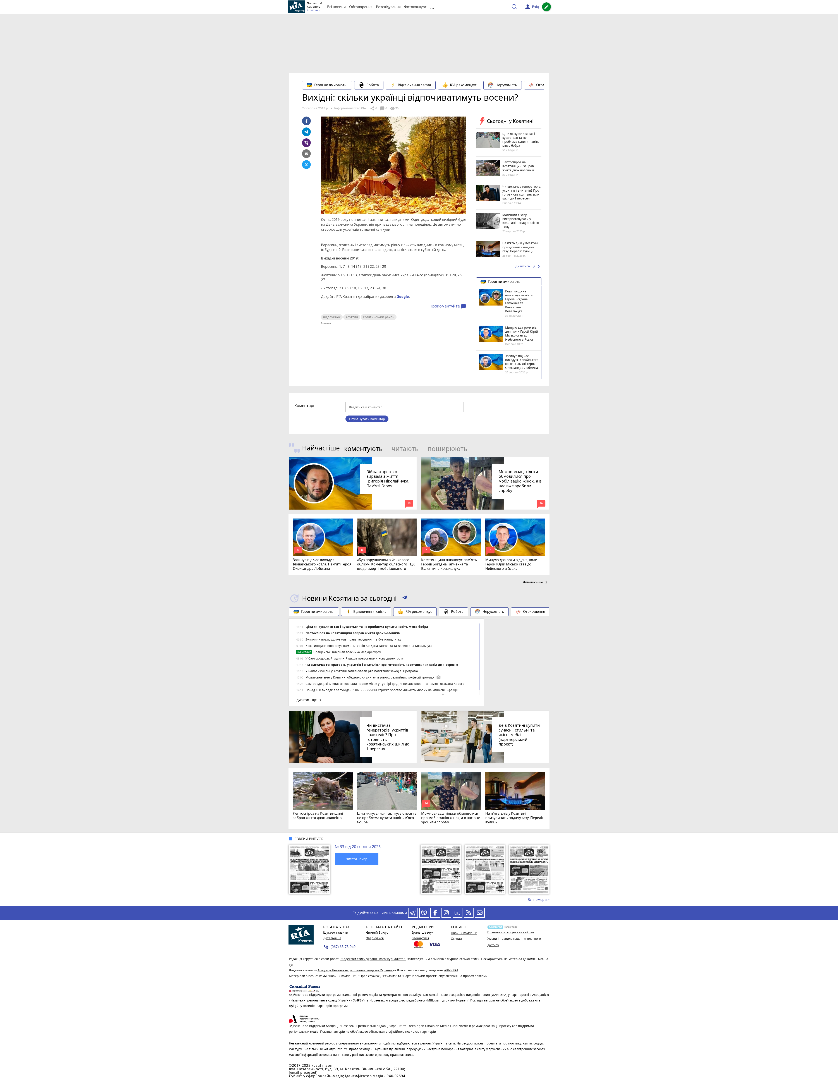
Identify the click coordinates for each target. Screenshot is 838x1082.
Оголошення (547, 84)
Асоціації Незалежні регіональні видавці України (355, 970)
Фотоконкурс (415, 6)
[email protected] (303, 1072)
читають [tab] (405, 448)
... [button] (432, 6)
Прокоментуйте (447, 306)
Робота (372, 84)
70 (394, 108)
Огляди (456, 938)
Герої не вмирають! (330, 84)
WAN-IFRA (451, 970)
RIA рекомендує (463, 84)
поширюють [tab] (447, 448)
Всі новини (336, 6)
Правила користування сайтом (510, 932)
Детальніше (332, 938)
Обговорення (361, 6)
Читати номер (356, 859)
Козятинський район (378, 317)
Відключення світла (414, 84)
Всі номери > (539, 899)
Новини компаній (464, 933)
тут (291, 964)
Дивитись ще (528, 266)
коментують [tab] (363, 448)
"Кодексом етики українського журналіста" (373, 959)
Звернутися (375, 938)
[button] (404, 598)
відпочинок (331, 317)
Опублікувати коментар (367, 419)
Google (403, 296)
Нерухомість (506, 84)
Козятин (351, 317)
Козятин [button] (313, 10)
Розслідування (388, 6)
